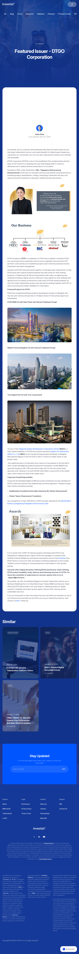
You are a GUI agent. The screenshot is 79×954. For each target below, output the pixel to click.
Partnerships (44, 813)
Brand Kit (43, 818)
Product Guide (64, 14)
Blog (12, 14)
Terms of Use (26, 813)
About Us (43, 804)
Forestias (61, 558)
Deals (4, 804)
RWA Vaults (6, 809)
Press (19, 14)
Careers (43, 809)
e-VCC (4, 818)
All (5, 14)
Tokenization (7, 813)
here (18, 601)
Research (30, 14)
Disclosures (25, 804)
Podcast (51, 14)
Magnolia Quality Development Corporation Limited (39, 449)
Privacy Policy (26, 809)
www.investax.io (49, 843)
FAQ (60, 804)
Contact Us (63, 809)
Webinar (40, 14)
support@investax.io (45, 859)
